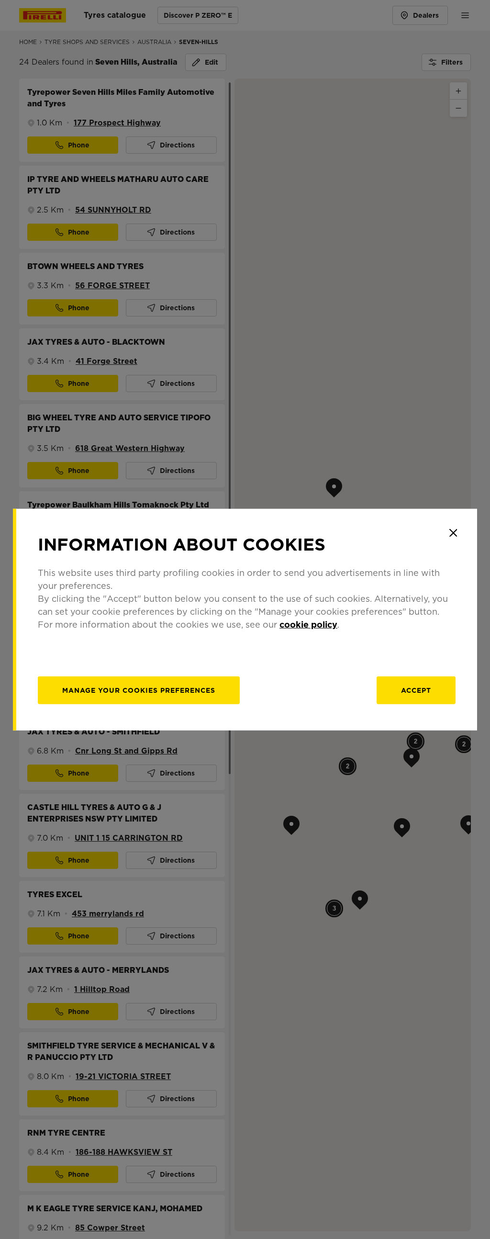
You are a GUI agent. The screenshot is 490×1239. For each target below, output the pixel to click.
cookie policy (308, 624)
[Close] (453, 532)
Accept (416, 690)
